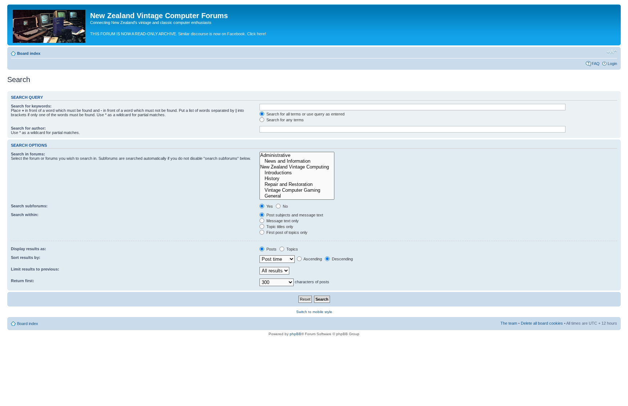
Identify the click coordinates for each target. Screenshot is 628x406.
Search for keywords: (31, 106)
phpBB (295, 334)
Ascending (312, 259)
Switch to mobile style (314, 312)
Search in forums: (28, 154)
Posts (271, 249)
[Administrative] (297, 155)
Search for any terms (284, 120)
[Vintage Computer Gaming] (297, 190)
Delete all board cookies (542, 323)
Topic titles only (279, 226)
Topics (291, 249)
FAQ (596, 63)
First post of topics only (286, 232)
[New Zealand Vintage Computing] (297, 167)
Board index (28, 53)
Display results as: (28, 249)
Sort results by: (25, 257)
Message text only (282, 221)
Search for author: (28, 128)
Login (612, 63)
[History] (297, 179)
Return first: (22, 281)
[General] (297, 196)
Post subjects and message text (294, 215)
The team (508, 323)
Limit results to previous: (35, 269)
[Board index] (49, 25)
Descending (342, 259)
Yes (269, 206)
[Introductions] (297, 173)
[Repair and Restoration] (297, 184)
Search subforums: (29, 206)
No (285, 206)
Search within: (25, 214)
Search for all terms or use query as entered (305, 114)
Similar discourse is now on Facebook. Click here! (222, 34)
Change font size (612, 52)
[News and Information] (297, 161)
